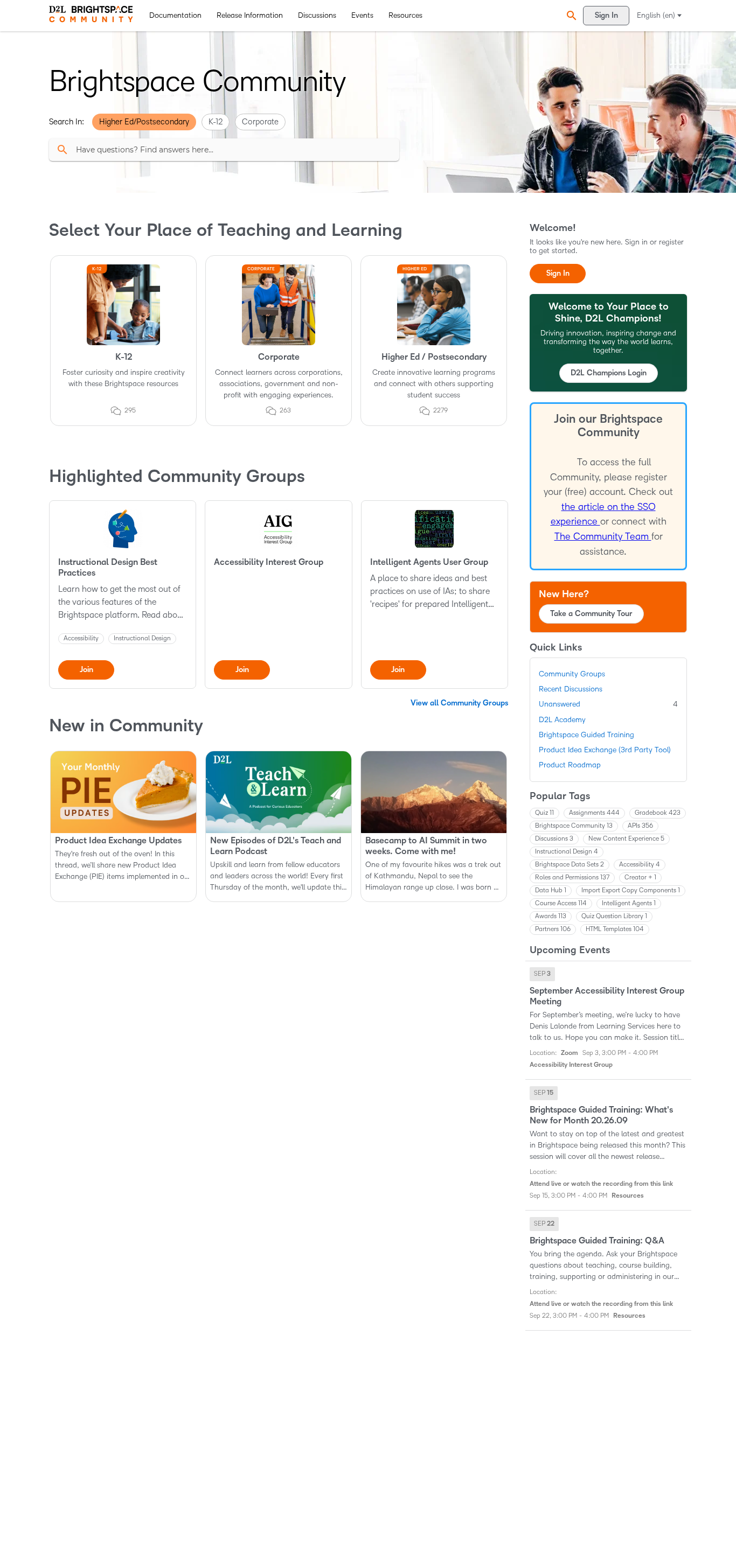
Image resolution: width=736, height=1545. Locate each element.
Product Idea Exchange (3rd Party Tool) (605, 750)
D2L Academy (562, 720)
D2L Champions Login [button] (609, 373)
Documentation (175, 15)
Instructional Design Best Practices (107, 567)
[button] (570, 15)
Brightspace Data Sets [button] (569, 864)
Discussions (317, 15)
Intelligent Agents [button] (629, 903)
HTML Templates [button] (615, 929)
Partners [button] (553, 929)
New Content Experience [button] (626, 838)
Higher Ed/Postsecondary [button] (144, 121)
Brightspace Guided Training (586, 735)
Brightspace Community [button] (574, 825)
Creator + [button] (640, 877)
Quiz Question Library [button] (614, 916)
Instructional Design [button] (566, 851)
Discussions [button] (554, 838)
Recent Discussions (570, 689)
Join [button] (86, 670)
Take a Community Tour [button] (591, 614)
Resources (405, 15)
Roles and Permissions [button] (572, 877)
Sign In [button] (558, 273)
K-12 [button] (216, 121)
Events (362, 15)
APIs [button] (640, 825)
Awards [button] (550, 916)
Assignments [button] (594, 812)
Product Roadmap (570, 765)
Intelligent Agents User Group (429, 562)
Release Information (250, 15)
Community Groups (572, 674)
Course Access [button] (561, 903)
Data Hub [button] (550, 890)
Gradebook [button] (658, 812)
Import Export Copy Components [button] (630, 890)
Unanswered (608, 704)
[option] (542, 974)
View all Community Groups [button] (459, 703)
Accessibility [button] (639, 864)
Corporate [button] (260, 121)
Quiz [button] (544, 812)
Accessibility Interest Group (268, 562)
